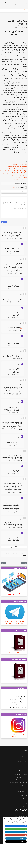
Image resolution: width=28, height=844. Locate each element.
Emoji (14, 203)
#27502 (9, 273)
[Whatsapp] (5, 5)
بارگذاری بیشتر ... (14, 546)
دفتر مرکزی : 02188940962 (21, 756)
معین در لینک (24, 806)
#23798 (9, 317)
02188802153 (23, 3)
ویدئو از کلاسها (24, 788)
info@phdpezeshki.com (20, 5)
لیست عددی (22, 205)
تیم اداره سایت (16, 251)
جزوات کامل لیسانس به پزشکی (19, 164)
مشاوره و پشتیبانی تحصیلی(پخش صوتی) (18, 782)
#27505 (9, 288)
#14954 (10, 460)
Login (14, 187)
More (21, 329)
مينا (21, 460)
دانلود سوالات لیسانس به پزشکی (18, 699)
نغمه (21, 431)
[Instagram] (7, 5)
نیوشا (21, 527)
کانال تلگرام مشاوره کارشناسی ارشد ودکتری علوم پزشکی (14, 622)
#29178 (9, 253)
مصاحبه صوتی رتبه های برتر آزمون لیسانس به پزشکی (14, 174)
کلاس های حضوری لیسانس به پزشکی (18, 168)
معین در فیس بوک (23, 798)
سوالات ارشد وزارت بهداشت (19, 696)
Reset (13, 200)
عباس (21, 492)
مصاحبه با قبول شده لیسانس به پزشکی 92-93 (16, 166)
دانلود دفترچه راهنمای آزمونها (19, 705)
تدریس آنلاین (24, 813)
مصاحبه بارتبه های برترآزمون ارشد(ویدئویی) (17, 779)
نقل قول (17, 203)
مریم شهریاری (19, 238)
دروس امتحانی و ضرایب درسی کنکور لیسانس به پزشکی (13, 170)
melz (21, 330)
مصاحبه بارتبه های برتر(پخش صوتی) (19, 785)
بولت (19, 205)
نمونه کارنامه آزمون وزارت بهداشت (19, 777)
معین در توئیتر (23, 795)
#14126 (10, 542)
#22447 (9, 345)
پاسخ (21, 228)
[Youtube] (7, 3)
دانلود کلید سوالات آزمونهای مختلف (17, 707)
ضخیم (24, 203)
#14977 (9, 473)
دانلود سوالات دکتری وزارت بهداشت (17, 702)
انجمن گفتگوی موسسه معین (20, 774)
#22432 (10, 330)
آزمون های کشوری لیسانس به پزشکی (18, 175)
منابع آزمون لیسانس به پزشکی (19, 172)
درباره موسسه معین (22, 761)
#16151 (10, 445)
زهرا (21, 358)
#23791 (11, 302)
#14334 (9, 492)
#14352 (9, 513)
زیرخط (19, 203)
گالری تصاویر (24, 800)
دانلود (24, 693)
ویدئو (5, 203)
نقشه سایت (24, 764)
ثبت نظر (4, 222)
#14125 (10, 527)
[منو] (2, 11)
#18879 (9, 374)
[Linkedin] (5, 3)
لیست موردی (24, 205)
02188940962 (15, 3)
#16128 (10, 431)
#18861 (10, 358)
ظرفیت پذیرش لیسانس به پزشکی (19, 177)
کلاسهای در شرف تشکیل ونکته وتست (19, 767)
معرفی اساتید (24, 758)
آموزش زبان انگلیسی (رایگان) (20, 816)
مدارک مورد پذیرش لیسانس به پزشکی (18, 179)
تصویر (8, 203)
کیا (21, 302)
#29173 (6, 238)
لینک (10, 203)
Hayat (21, 273)
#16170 (8, 396)
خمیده (22, 203)
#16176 (10, 412)
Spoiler (15, 205)
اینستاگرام (25, 803)
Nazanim (20, 396)
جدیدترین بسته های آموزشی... (14, 652)
